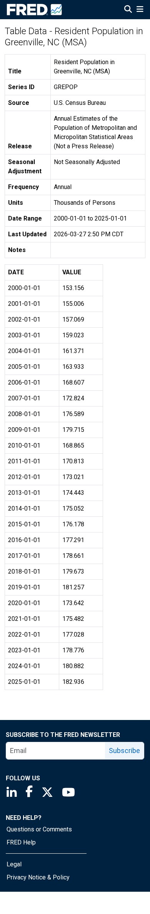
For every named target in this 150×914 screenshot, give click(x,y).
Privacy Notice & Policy (38, 877)
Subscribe (124, 750)
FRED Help (21, 842)
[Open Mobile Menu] (139, 10)
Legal (14, 864)
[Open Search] (128, 10)
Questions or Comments (39, 829)
